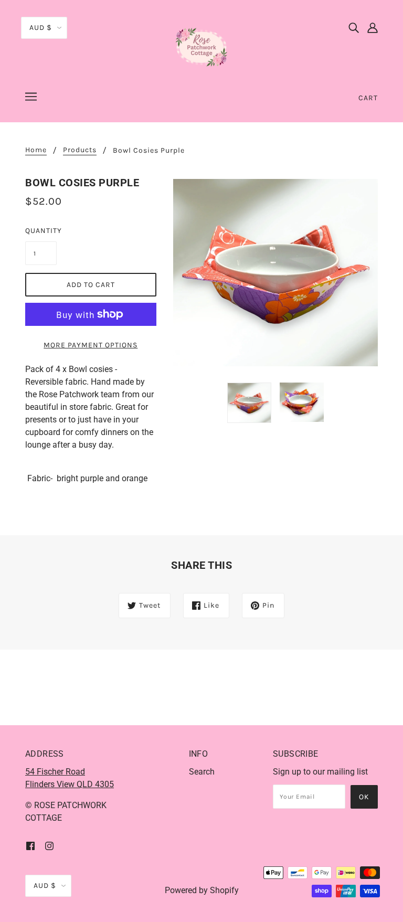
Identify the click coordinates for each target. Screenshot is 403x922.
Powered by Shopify (202, 890)
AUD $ (40, 27)
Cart (368, 97)
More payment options (90, 345)
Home (36, 150)
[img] (353, 27)
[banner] (201, 46)
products (80, 150)
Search (202, 772)
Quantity (41, 230)
